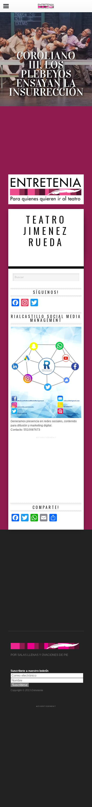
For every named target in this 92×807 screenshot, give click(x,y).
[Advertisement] (46, 140)
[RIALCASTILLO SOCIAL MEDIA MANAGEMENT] (46, 417)
